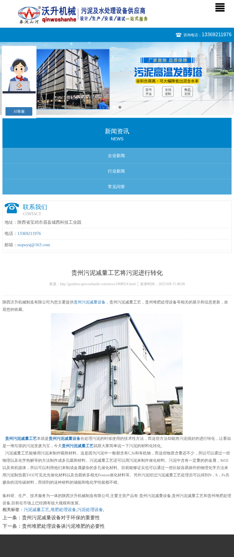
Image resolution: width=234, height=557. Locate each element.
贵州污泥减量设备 (89, 302)
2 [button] (120, 107)
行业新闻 (116, 171)
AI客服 (19, 111)
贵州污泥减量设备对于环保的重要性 (61, 517)
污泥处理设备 (90, 509)
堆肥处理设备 (63, 509)
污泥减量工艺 (36, 509)
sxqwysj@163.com (33, 245)
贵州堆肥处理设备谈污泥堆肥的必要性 (63, 526)
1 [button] (114, 107)
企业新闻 (116, 155)
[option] (117, 78)
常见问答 (116, 186)
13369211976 (217, 34)
